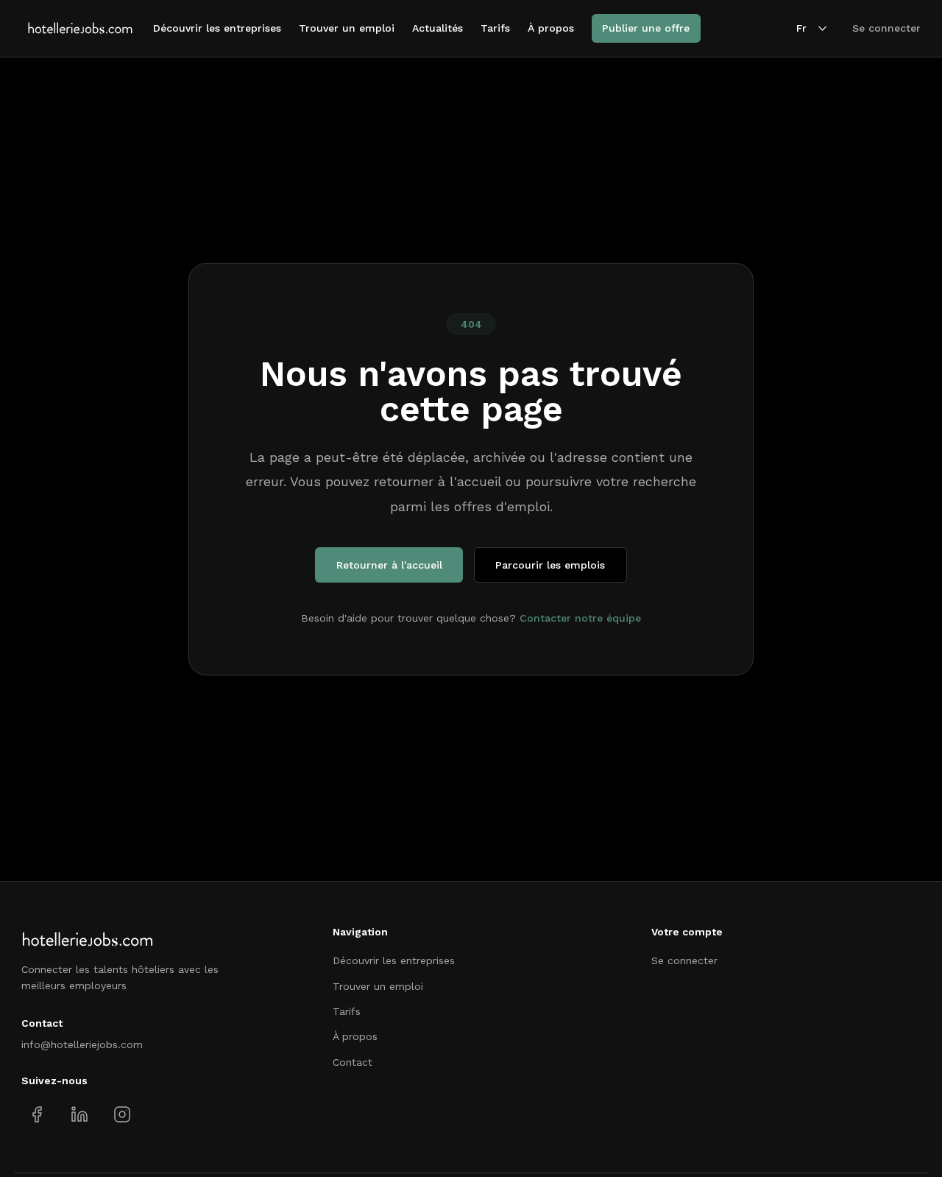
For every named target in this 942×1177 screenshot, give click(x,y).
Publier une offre (646, 28)
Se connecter (886, 28)
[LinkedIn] (79, 1115)
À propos (551, 28)
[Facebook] (37, 1115)
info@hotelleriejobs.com (82, 1044)
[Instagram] (122, 1115)
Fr (801, 28)
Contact (352, 1062)
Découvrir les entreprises (217, 28)
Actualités (437, 28)
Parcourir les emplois (550, 565)
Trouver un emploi (346, 28)
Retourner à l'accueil (389, 565)
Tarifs (495, 28)
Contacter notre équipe (580, 618)
